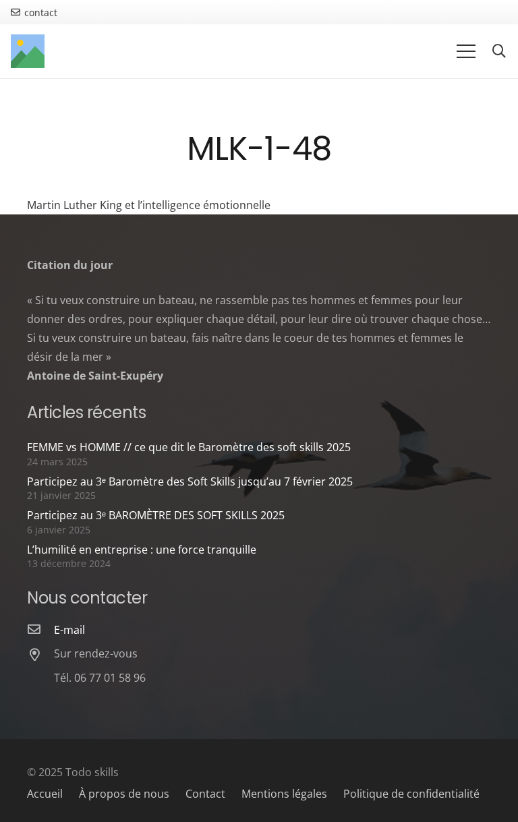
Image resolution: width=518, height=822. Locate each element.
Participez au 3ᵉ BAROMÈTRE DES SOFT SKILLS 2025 (156, 515)
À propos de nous (124, 793)
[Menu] (466, 51)
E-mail (69, 629)
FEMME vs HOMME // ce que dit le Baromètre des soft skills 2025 (189, 447)
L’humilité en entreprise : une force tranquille (141, 549)
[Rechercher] (499, 51)
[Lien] (28, 51)
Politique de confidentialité (411, 793)
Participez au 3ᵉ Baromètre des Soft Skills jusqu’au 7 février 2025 (190, 481)
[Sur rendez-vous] (40, 655)
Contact (205, 793)
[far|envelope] (40, 629)
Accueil (45, 793)
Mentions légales (284, 793)
